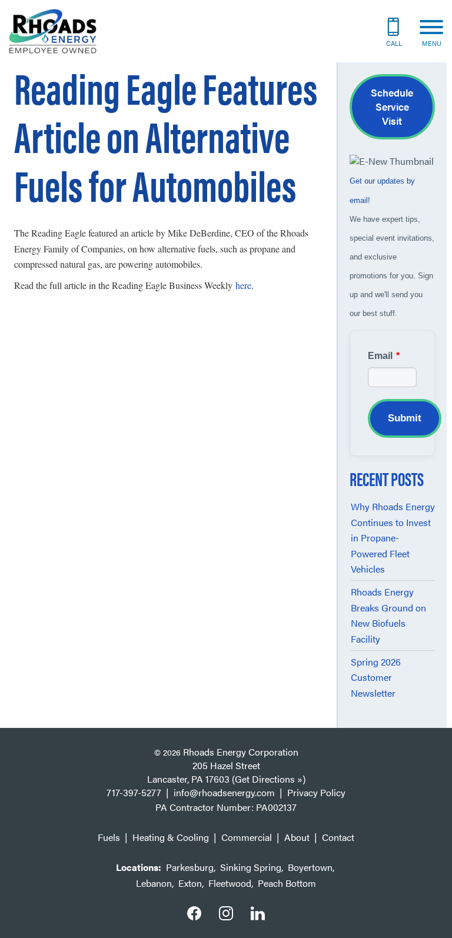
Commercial (246, 837)
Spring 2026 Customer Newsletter (376, 677)
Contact (338, 837)
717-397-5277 (134, 792)
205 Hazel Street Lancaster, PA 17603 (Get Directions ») (226, 772)
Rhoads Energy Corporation (240, 752)
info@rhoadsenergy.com (224, 792)
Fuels (109, 837)
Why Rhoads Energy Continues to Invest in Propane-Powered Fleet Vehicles (393, 538)
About (297, 837)
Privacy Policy (316, 792)
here (243, 285)
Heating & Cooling (170, 837)
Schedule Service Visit (392, 106)
